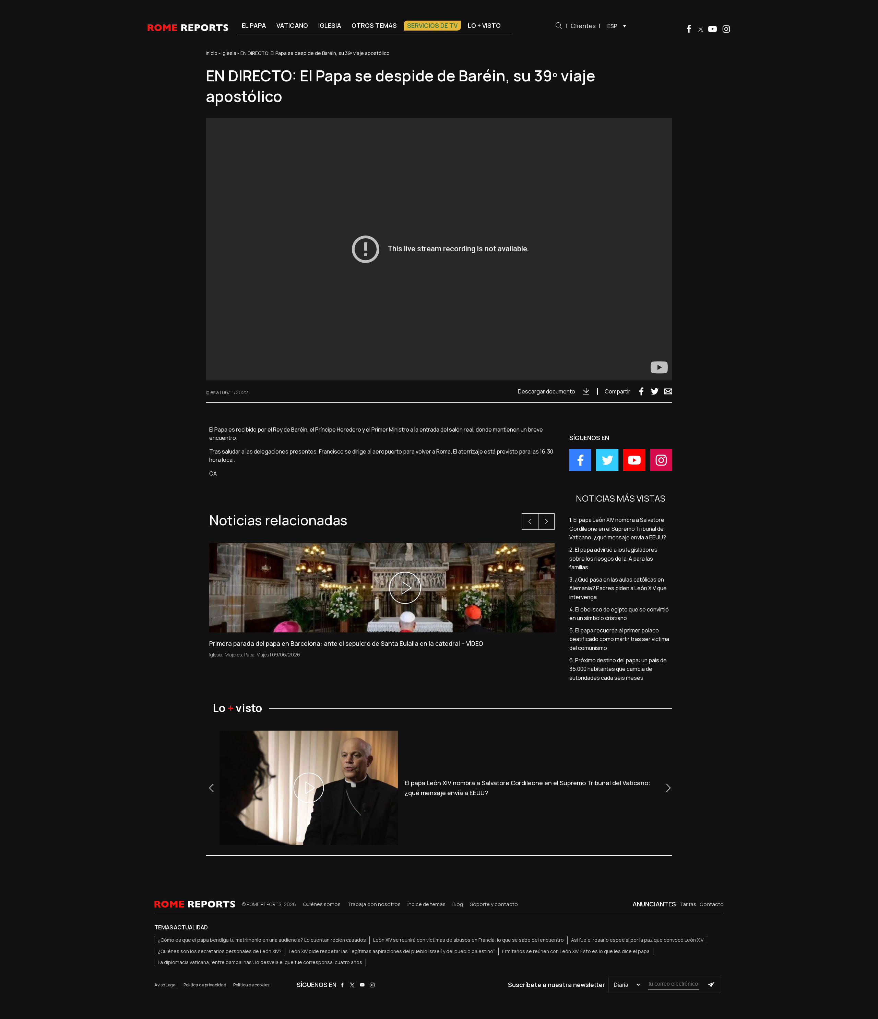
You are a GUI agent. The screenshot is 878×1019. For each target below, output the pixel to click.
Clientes (583, 26)
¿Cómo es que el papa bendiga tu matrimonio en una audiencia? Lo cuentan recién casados (262, 940)
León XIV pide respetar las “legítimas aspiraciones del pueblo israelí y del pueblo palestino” (392, 951)
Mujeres (233, 654)
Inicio (211, 53)
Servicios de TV (432, 25)
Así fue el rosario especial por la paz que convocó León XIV (637, 940)
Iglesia (329, 25)
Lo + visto (484, 25)
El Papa (254, 25)
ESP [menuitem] (612, 26)
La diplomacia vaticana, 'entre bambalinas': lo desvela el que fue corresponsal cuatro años (260, 962)
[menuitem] (615, 26)
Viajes (263, 654)
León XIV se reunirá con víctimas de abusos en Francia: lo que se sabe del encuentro (468, 940)
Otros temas (374, 25)
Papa (249, 654)
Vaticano (292, 25)
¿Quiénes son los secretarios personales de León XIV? (220, 951)
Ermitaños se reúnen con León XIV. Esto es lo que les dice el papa (576, 951)
